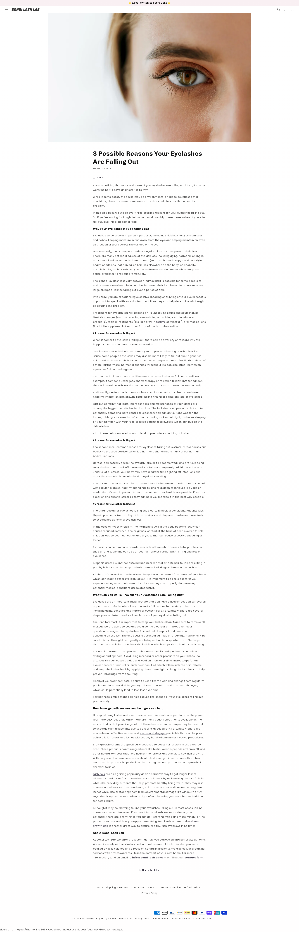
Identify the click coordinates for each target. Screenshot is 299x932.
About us (152, 887)
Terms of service (160, 918)
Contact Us (137, 887)
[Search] (278, 9)
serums (161, 322)
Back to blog (151, 870)
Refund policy (192, 887)
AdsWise (112, 918)
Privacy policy (142, 918)
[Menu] (6, 9)
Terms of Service (171, 887)
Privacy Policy (149, 893)
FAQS (100, 887)
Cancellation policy (202, 918)
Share (100, 177)
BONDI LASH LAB (87, 918)
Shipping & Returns (117, 887)
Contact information (180, 918)
